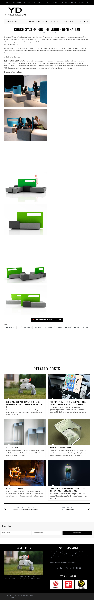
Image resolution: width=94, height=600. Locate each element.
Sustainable (55, 21)
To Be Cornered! (12, 447)
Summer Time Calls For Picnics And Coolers (25, 508)
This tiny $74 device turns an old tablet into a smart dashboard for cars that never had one (68, 403)
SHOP (40, 2)
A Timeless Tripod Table (15, 488)
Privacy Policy (71, 562)
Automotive (31, 21)
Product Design (11, 21)
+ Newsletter (83, 21)
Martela (69, 68)
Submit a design (29, 2)
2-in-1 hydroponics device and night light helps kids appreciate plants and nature (68, 489)
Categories (17, 2)
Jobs (46, 2)
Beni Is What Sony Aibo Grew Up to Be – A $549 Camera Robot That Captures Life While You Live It (24, 404)
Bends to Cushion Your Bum (61, 447)
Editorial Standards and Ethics (58, 562)
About (8, 2)
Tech (22, 21)
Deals (65, 21)
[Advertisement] (58, 11)
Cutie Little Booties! (68, 508)
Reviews (73, 21)
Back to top (10, 597)
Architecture (43, 21)
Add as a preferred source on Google (48, 319)
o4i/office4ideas (16, 72)
